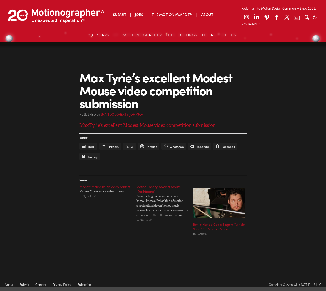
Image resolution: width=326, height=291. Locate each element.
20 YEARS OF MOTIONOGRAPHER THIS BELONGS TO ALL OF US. (163, 34)
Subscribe (84, 284)
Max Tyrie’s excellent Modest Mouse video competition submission (147, 125)
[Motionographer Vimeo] (266, 17)
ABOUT (207, 14)
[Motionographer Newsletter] (296, 17)
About (9, 284)
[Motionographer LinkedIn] (256, 17)
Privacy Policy (62, 284)
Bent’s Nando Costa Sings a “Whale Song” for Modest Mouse (219, 226)
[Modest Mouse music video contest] (107, 191)
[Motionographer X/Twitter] (286, 17)
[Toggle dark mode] (314, 17)
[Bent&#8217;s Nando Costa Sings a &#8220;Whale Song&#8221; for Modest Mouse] (219, 203)
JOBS (139, 14)
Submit (24, 284)
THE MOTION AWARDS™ (172, 14)
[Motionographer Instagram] (246, 17)
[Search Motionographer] (306, 17)
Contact (40, 284)
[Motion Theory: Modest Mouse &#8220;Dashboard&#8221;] (164, 203)
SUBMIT (119, 14)
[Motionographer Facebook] (276, 17)
